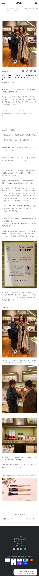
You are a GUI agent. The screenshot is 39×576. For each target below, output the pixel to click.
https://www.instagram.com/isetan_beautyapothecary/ (19, 475)
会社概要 (19, 537)
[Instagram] (21, 549)
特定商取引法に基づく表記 (19, 539)
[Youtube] (18, 549)
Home (7, 8)
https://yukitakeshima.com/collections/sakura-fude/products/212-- (19, 113)
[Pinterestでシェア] (31, 71)
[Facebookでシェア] (23, 71)
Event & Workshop (14, 8)
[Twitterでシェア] (27, 71)
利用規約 (19, 543)
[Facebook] (14, 549)
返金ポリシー (19, 545)
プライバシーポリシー (19, 541)
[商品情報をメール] (35, 71)
